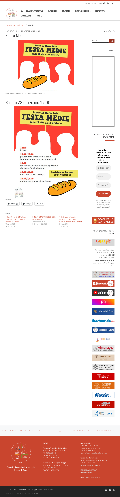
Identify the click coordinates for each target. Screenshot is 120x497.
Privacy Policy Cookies (93, 478)
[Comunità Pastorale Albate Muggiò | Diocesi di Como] (11, 13)
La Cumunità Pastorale (15, 93)
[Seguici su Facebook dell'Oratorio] (104, 3)
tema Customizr (33, 493)
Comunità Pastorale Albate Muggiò (24, 490)
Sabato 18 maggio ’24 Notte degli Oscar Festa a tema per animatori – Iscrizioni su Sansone (17, 219)
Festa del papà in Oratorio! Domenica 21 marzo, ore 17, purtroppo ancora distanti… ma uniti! (70, 219)
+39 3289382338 (51, 455)
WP (14, 493)
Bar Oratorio (20, 25)
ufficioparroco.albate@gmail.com (96, 453)
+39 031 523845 (50, 453)
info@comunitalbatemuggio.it (90, 465)
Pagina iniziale (10, 25)
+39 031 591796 (50, 468)
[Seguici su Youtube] (100, 3)
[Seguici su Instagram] (108, 3)
